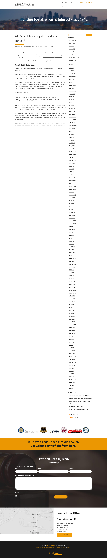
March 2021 (71, 247)
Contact (90, 6)
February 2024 (71, 146)
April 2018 (71, 348)
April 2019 (71, 313)
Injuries (70, 54)
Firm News (71, 52)
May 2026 (70, 68)
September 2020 (72, 264)
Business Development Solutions (59, 547)
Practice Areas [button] (58, 6)
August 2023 (71, 163)
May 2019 (70, 310)
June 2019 (70, 307)
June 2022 (71, 203)
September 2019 (72, 299)
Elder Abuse (71, 49)
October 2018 (71, 330)
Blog (86, 6)
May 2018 (70, 345)
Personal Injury (71, 60)
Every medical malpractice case (23, 123)
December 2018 (72, 325)
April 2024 (71, 140)
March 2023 (71, 177)
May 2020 (70, 275)
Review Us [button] (58, 553)
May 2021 (70, 241)
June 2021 (70, 238)
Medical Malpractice (48, 46)
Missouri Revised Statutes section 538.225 (26, 74)
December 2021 (72, 221)
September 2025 (72, 91)
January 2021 (71, 252)
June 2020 (71, 273)
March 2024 (71, 143)
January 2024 (71, 148)
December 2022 (72, 186)
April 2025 (71, 105)
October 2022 (71, 192)
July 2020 (70, 270)
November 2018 (72, 327)
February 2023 (71, 180)
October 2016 (71, 385)
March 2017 (71, 374)
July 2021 (70, 235)
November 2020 (72, 258)
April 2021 (71, 244)
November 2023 (72, 154)
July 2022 (70, 200)
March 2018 (71, 351)
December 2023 (72, 151)
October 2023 (71, 157)
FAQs (64, 6)
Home (45, 6)
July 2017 (70, 368)
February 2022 (71, 215)
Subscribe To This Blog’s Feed (76, 415)
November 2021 (72, 224)
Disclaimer (18, 493)
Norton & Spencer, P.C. (28, 46)
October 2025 (71, 88)
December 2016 (72, 379)
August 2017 (71, 365)
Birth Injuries (71, 43)
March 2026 (71, 73)
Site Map (43, 547)
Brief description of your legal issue (24, 475)
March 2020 (71, 281)
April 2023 (71, 174)
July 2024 (70, 131)
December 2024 (72, 117)
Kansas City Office (64, 535)
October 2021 (71, 226)
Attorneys (50, 6)
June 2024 (71, 134)
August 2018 (71, 336)
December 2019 (72, 290)
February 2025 (71, 111)
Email (40, 468)
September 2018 (72, 333)
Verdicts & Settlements (78, 6)
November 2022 (72, 189)
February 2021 (71, 249)
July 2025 (70, 97)
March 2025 (71, 108)
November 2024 (72, 120)
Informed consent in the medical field (76, 406)
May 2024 (70, 137)
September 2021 (72, 229)
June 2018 (70, 342)
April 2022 (71, 209)
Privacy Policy (49, 547)
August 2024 (71, 128)
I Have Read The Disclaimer (25, 496)
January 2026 (71, 79)
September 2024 (72, 125)
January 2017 (71, 376)
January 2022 (71, 218)
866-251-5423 (87, 2)
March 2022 (71, 212)
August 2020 (71, 267)
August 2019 (71, 301)
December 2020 (72, 255)
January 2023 (71, 183)
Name (17, 468)
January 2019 (71, 322)
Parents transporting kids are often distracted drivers (79, 395)
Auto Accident (71, 40)
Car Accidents (71, 46)
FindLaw (69, 547)
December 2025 (72, 82)
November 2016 (72, 382)
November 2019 (72, 293)
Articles (69, 6)
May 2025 (70, 102)
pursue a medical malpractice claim (52, 57)
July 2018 (70, 339)
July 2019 (70, 304)
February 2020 (71, 284)
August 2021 (71, 232)
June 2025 (71, 99)
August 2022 (71, 198)
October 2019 (71, 296)
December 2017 (72, 356)
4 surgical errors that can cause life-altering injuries (79, 409)
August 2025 (71, 94)
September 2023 (72, 160)
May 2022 (70, 206)
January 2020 (71, 287)
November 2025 (72, 85)
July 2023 (70, 166)
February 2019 (71, 319)
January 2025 (71, 114)
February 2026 (71, 76)
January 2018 (71, 353)
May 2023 (70, 172)
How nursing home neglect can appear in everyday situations (80, 398)
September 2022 (72, 195)
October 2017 (71, 359)
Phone (71, 468)
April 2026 (71, 71)
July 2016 (70, 388)
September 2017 (72, 362)
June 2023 (71, 169)
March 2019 (71, 316)
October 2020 (71, 261)
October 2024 (71, 123)
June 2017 (70, 371)
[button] (106, 549)
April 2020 (71, 278)
